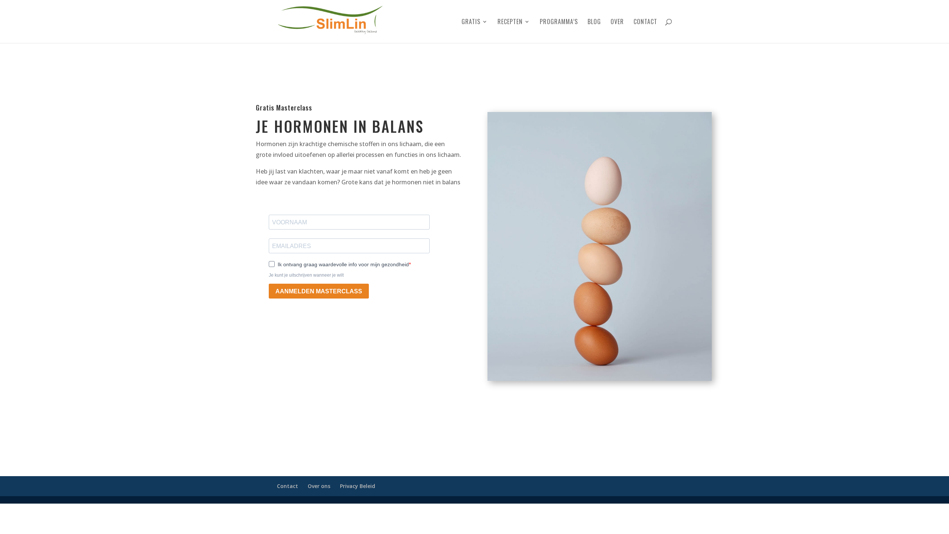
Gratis (471, 22)
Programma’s (559, 22)
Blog (594, 22)
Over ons (319, 486)
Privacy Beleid (357, 486)
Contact (645, 22)
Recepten (510, 22)
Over (617, 22)
